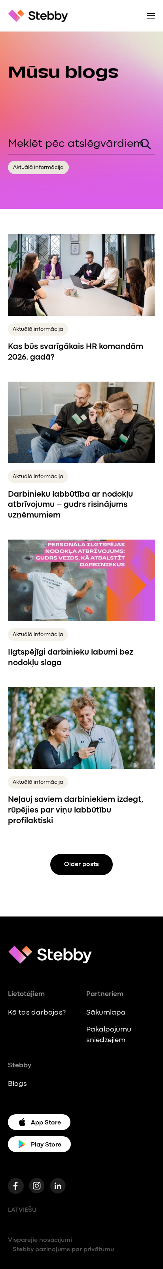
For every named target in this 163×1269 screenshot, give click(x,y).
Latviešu (22, 1210)
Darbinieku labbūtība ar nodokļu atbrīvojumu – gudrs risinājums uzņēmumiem (70, 505)
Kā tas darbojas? (37, 1012)
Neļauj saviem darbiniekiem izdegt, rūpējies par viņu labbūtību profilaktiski (75, 810)
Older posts (81, 864)
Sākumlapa (106, 1012)
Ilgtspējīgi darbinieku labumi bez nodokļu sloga (70, 657)
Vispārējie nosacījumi (40, 1240)
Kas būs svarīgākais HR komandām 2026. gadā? (75, 352)
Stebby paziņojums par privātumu (63, 1249)
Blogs (17, 1083)
